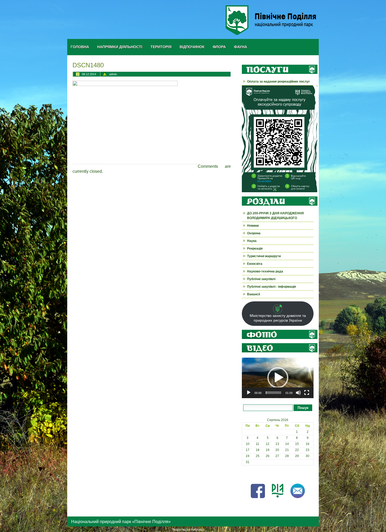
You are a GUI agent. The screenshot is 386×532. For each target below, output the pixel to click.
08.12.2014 (89, 74)
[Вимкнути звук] (298, 392)
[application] (278, 378)
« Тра (246, 474)
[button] (277, 377)
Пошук (303, 408)
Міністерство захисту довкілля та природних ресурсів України (278, 318)
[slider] (273, 392)
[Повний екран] (306, 392)
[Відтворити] (248, 392)
